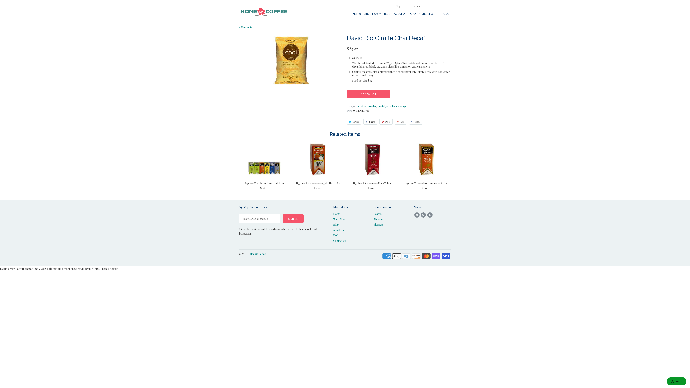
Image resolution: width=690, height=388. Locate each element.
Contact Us (426, 13)
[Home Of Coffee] (264, 11)
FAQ (413, 13)
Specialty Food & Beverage (391, 106)
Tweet (356, 121)
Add (402, 121)
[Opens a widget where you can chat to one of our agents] (676, 381)
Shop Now (372, 13)
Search (378, 214)
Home (357, 13)
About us (379, 219)
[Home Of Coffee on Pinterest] (430, 215)
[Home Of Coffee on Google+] (424, 215)
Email (417, 121)
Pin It (387, 121)
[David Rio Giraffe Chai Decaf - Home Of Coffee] (291, 60)
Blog (387, 13)
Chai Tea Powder (367, 106)
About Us (400, 13)
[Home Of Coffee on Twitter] (417, 215)
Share (372, 121)
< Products (245, 27)
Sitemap (378, 224)
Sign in (400, 6)
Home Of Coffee (257, 254)
